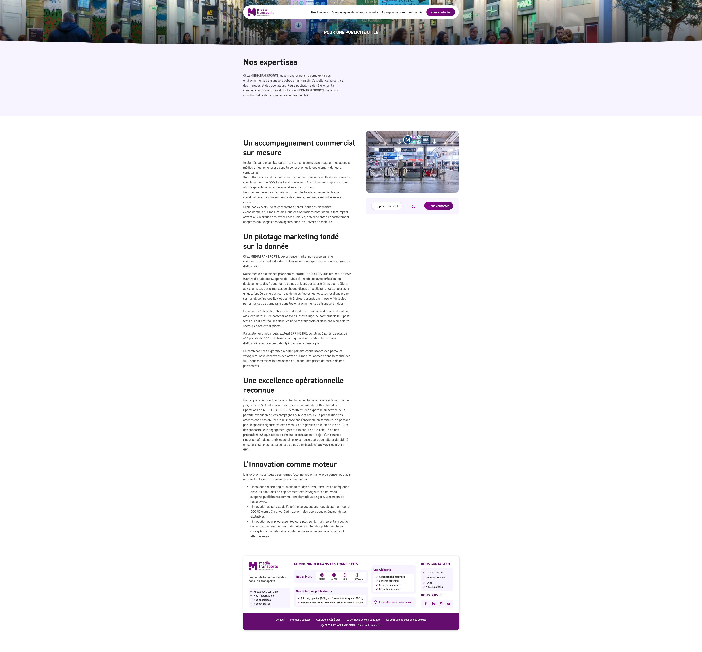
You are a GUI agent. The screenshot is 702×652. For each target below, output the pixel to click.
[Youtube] (448, 603)
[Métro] (322, 575)
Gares (333, 578)
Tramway (357, 578)
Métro (322, 578)
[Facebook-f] (425, 603)
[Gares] (334, 575)
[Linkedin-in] (433, 603)
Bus (344, 578)
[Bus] (344, 575)
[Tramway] (357, 575)
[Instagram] (440, 603)
